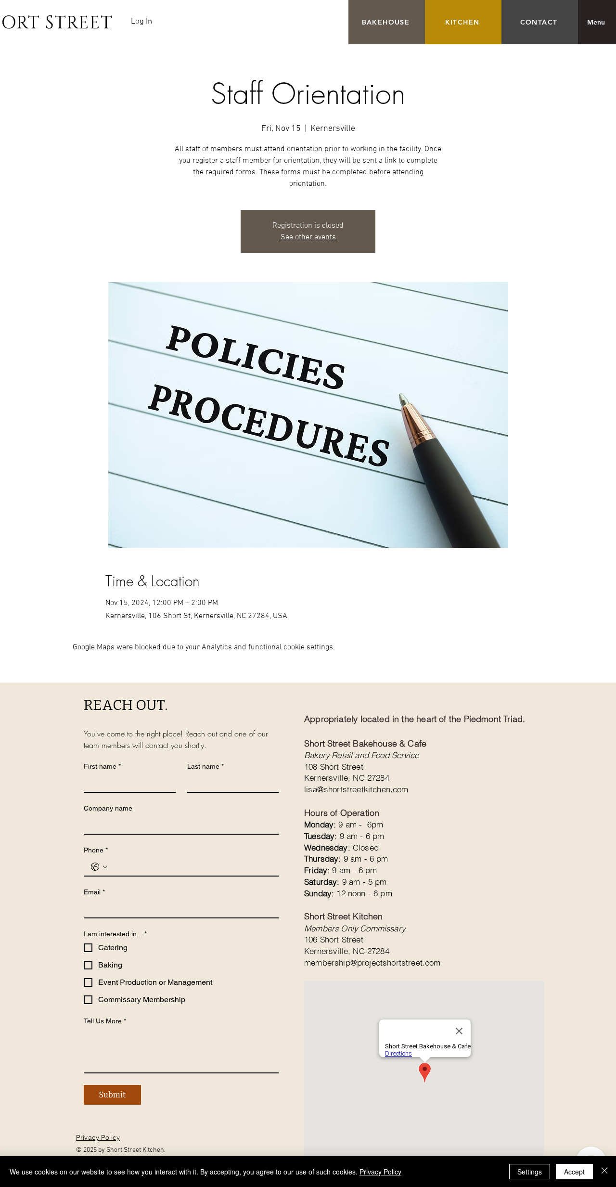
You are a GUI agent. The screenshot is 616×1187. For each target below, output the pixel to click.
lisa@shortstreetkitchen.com (356, 789)
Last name (205, 766)
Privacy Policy (380, 1171)
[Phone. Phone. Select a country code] (99, 867)
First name (102, 766)
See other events (308, 237)
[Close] (604, 1171)
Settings (529, 1171)
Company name (108, 808)
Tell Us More (105, 1021)
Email (94, 892)
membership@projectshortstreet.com (372, 962)
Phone (96, 850)
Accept (574, 1171)
